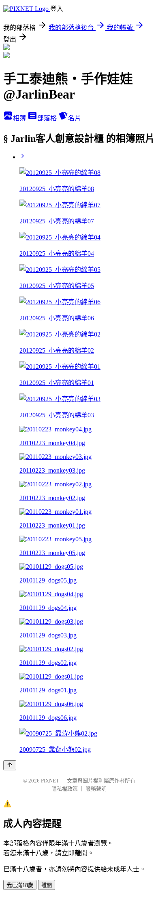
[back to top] (9, 765)
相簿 (20, 118)
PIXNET (50, 781)
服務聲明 (96, 789)
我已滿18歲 (19, 885)
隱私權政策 (64, 789)
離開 (46, 885)
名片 (74, 118)
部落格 (47, 118)
